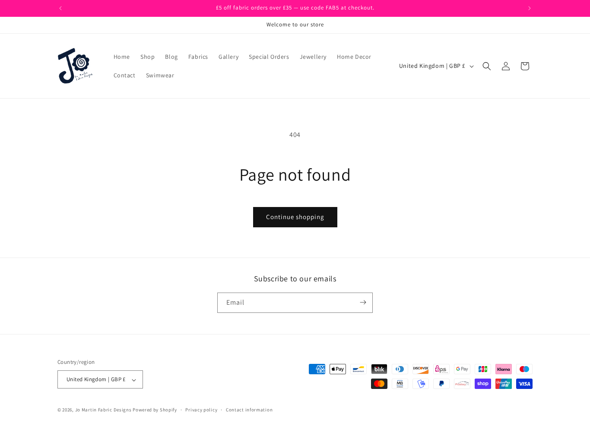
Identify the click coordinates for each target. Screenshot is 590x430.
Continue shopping (295, 217)
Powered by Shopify (155, 410)
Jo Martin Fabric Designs (104, 410)
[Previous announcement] (60, 8)
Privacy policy (201, 410)
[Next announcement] (529, 8)
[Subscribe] (362, 302)
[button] (486, 66)
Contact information (249, 410)
